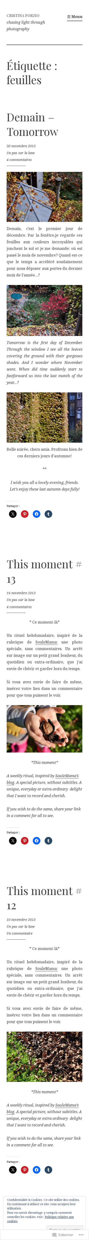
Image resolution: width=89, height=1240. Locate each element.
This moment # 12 (44, 897)
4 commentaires (19, 159)
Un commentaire (20, 933)
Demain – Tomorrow (32, 124)
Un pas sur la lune (21, 153)
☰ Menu (74, 16)
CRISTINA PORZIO (23, 15)
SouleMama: (46, 642)
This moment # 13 (44, 570)
